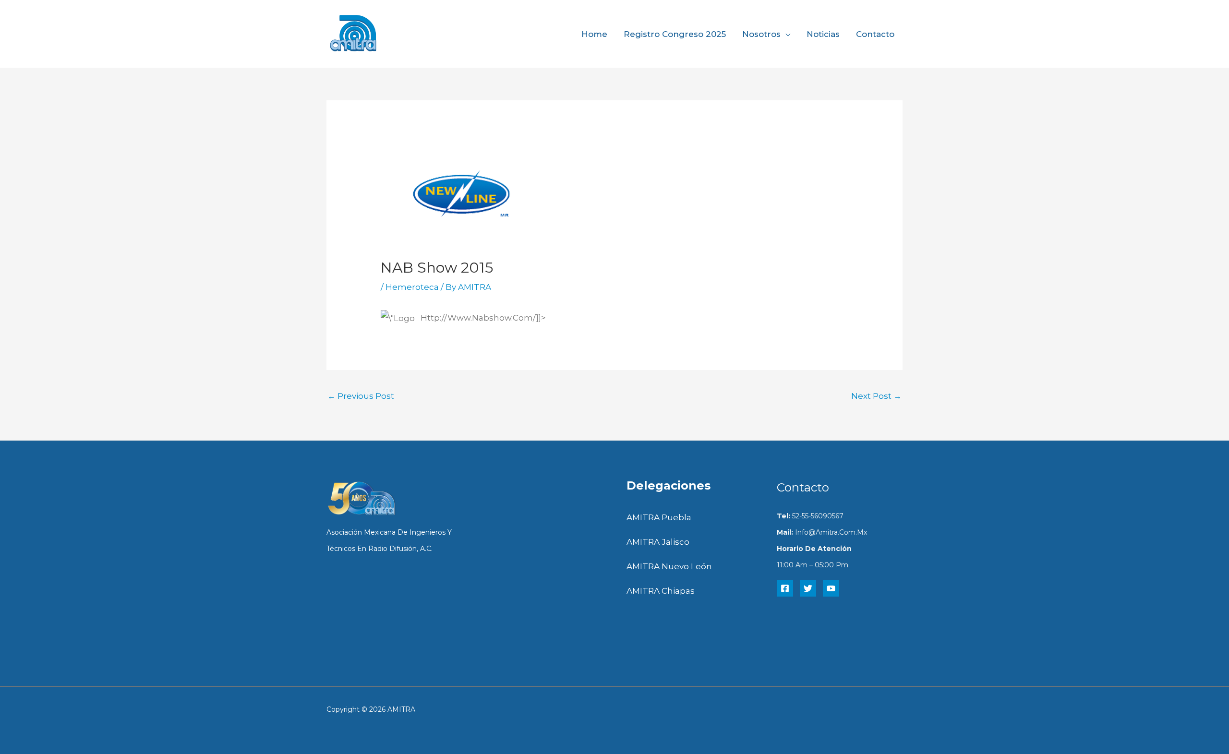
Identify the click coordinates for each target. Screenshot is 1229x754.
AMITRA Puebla (659, 517)
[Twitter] (808, 588)
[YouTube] (831, 588)
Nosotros (761, 34)
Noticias (823, 34)
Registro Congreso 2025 (675, 34)
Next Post (876, 396)
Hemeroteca (412, 287)
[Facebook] (785, 588)
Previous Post (360, 396)
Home (594, 34)
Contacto (875, 34)
